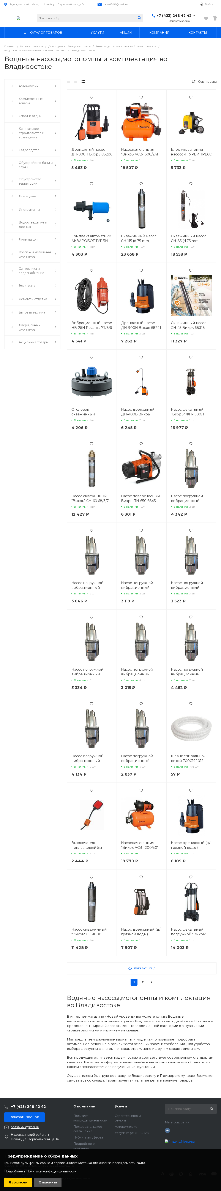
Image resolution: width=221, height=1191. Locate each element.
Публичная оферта (88, 1137)
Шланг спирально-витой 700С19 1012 (188, 758)
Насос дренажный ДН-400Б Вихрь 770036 (138, 414)
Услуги (121, 1106)
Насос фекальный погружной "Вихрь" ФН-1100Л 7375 (188, 934)
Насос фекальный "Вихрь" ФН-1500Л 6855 (187, 414)
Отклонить (48, 1182)
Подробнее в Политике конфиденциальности (40, 1171)
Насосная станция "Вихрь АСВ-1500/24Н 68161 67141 (140, 154)
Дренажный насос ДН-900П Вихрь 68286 (91, 151)
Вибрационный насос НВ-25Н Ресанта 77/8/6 (91, 325)
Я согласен (18, 1182)
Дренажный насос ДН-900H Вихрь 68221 (141, 325)
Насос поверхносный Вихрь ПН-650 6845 (140, 498)
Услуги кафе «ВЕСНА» (132, 1133)
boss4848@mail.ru (116, 4)
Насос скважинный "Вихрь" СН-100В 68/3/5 (89, 934)
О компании (84, 1106)
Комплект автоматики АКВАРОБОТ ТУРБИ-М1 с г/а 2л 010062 (91, 241)
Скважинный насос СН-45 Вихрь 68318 (188, 325)
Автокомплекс (126, 1127)
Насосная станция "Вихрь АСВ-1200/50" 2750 (139, 847)
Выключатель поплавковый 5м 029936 (86, 847)
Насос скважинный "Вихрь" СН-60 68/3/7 (90, 498)
